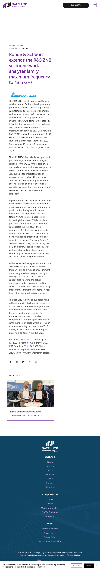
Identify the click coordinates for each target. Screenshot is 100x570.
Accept (89, 565)
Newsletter (50, 516)
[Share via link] (29, 361)
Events (50, 478)
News (50, 462)
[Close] (96, 565)
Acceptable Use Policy (50, 541)
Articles (50, 466)
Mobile (50, 499)
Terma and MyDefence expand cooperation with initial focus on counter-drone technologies (26, 414)
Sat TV (50, 470)
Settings (76, 565)
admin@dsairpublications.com (69, 552)
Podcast (50, 474)
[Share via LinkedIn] (23, 361)
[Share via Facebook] (10, 361)
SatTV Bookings (50, 512)
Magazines (50, 487)
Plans (50, 503)
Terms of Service (50, 528)
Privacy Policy (50, 533)
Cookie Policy (50, 537)
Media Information (50, 508)
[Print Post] (36, 361)
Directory (50, 483)
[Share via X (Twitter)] (16, 361)
